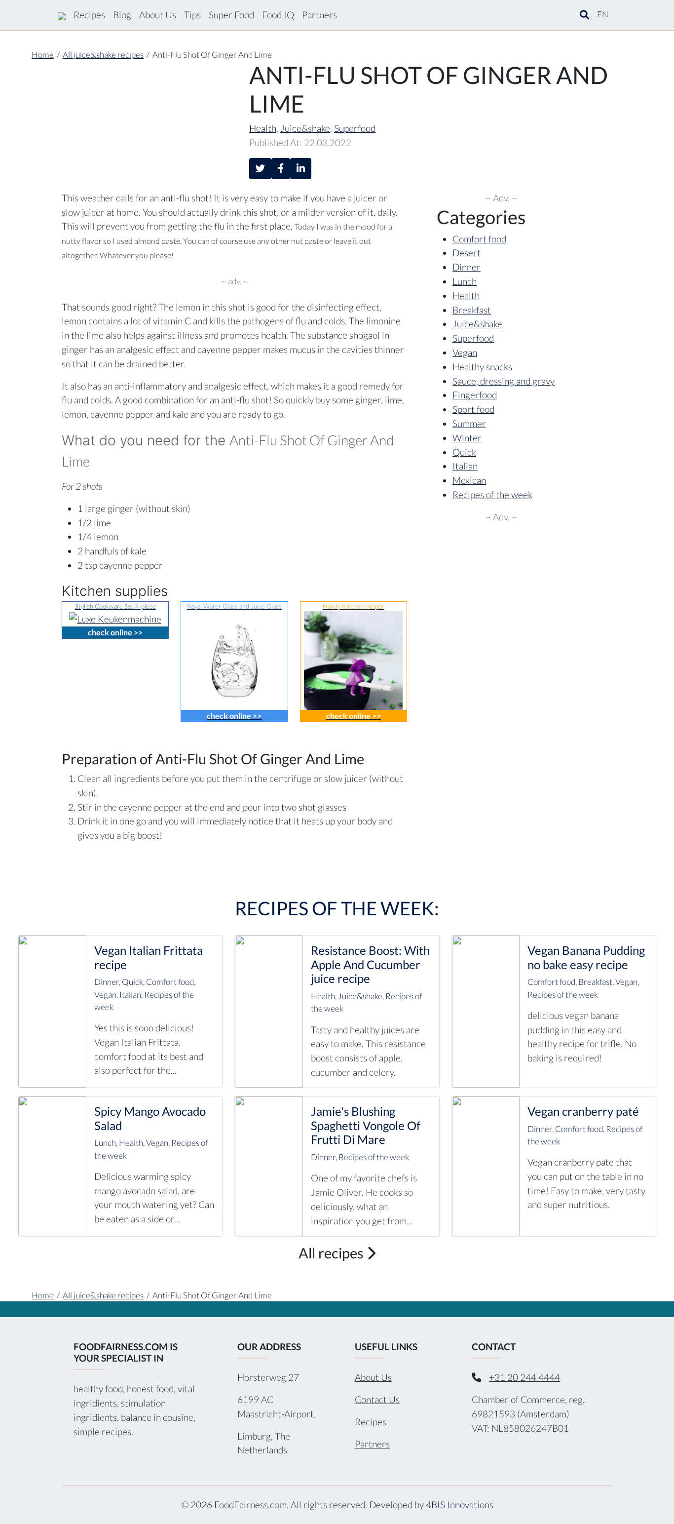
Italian (465, 465)
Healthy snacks (482, 366)
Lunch (464, 281)
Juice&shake (305, 128)
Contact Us (377, 1399)
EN (602, 14)
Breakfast (471, 309)
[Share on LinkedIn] (300, 168)
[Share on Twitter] (260, 168)
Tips (192, 14)
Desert (466, 252)
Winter (467, 437)
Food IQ (278, 14)
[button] (584, 15)
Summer (469, 423)
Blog (122, 14)
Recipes (89, 14)
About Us (157, 14)
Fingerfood (474, 394)
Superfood (354, 128)
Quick (464, 452)
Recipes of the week (492, 494)
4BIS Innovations (459, 1504)
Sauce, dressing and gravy (503, 381)
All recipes (333, 1253)
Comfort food (479, 238)
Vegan (464, 352)
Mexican (469, 480)
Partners (319, 14)
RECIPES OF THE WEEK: (337, 908)
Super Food (231, 14)
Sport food (473, 409)
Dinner (466, 267)
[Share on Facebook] (280, 168)
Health (262, 128)
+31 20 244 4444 (524, 1377)
